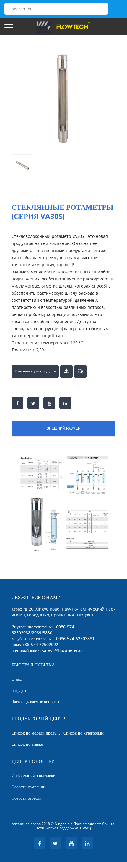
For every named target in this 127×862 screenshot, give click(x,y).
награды (19, 690)
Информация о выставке (33, 775)
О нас (17, 679)
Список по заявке (27, 744)
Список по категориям (84, 733)
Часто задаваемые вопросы (35, 701)
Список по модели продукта (37, 733)
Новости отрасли (27, 798)
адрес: (63, 612)
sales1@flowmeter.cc (62, 650)
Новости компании (28, 787)
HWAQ (85, 827)
